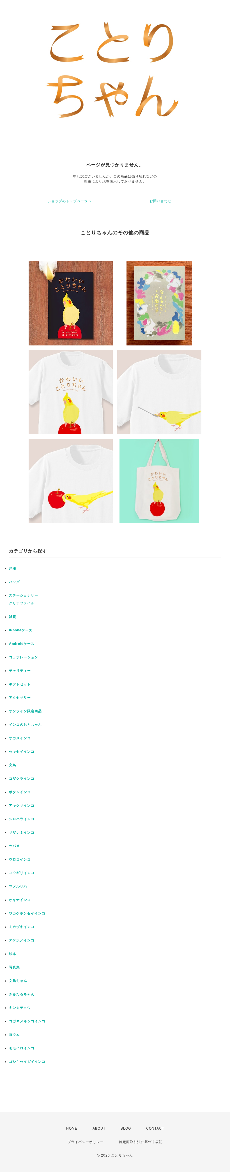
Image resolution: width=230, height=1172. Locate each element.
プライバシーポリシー (85, 1142)
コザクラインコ (21, 778)
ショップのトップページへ (69, 201)
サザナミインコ (21, 832)
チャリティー (20, 671)
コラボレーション (23, 657)
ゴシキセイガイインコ (27, 1062)
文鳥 (12, 765)
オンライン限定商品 (25, 711)
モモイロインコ (21, 1048)
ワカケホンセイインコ (27, 913)
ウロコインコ (20, 859)
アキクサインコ (21, 805)
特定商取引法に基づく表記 (141, 1142)
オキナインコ (20, 900)
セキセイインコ (21, 752)
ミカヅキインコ (21, 927)
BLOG (126, 1128)
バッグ (14, 582)
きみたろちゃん (21, 994)
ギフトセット (20, 684)
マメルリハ (18, 886)
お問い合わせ (160, 201)
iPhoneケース (21, 630)
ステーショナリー (23, 595)
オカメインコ (20, 738)
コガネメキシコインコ (27, 1021)
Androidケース (21, 644)
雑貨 (12, 617)
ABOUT (99, 1128)
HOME (71, 1128)
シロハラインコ (21, 819)
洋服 (12, 568)
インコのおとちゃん (25, 725)
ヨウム (14, 1035)
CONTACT (155, 1128)
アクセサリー (20, 698)
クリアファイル (21, 603)
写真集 (14, 967)
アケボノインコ (21, 940)
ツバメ (14, 846)
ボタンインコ (20, 792)
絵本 (12, 954)
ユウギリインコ (21, 873)
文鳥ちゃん (18, 981)
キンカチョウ (20, 1008)
